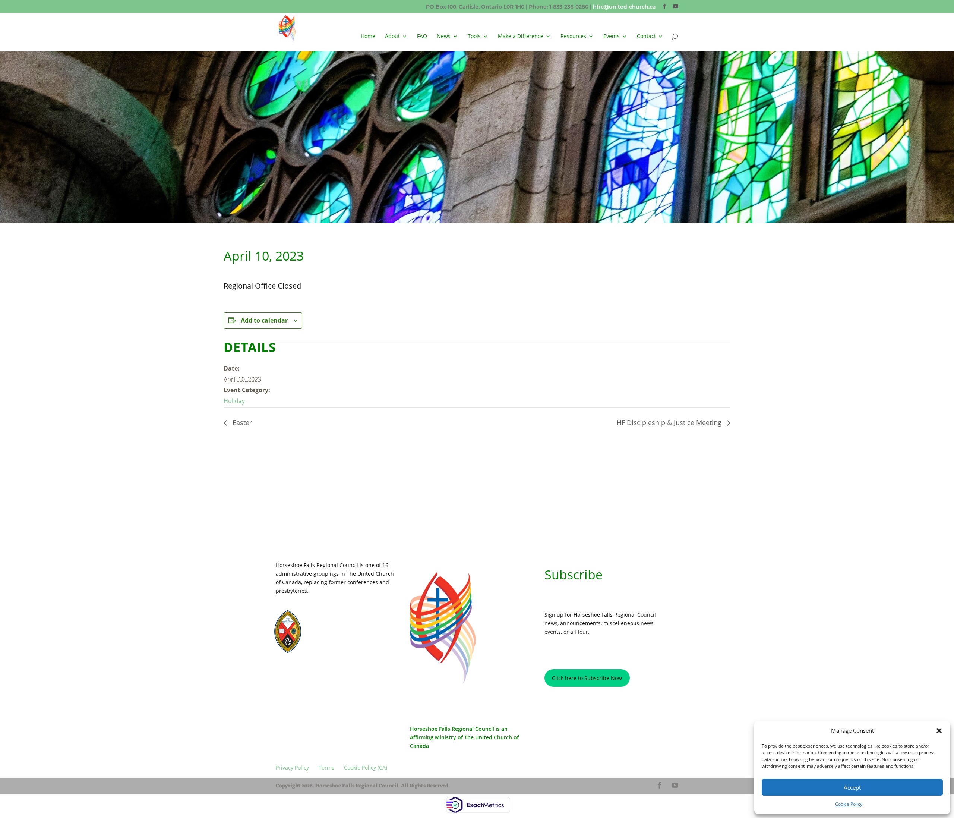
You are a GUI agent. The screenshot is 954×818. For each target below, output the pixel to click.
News (444, 37)
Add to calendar (264, 320)
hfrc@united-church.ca (624, 6)
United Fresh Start (336, 647)
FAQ (422, 37)
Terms (329, 674)
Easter (241, 422)
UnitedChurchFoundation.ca (346, 627)
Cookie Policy (848, 804)
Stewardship (330, 640)
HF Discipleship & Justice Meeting (670, 422)
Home (368, 37)
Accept (852, 787)
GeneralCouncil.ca (337, 633)
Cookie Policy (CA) (367, 674)
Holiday (234, 401)
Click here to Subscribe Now (587, 678)
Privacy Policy (297, 674)
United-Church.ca (336, 620)
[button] (939, 730)
